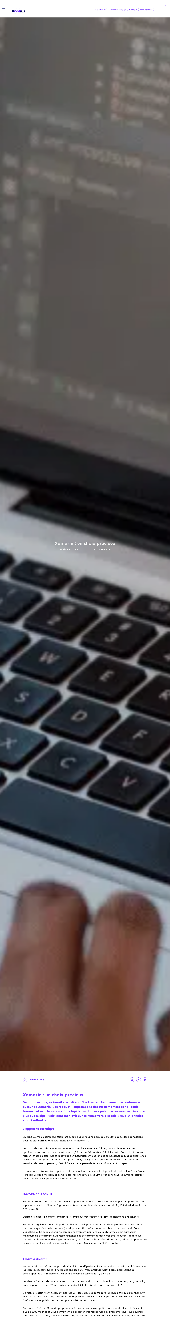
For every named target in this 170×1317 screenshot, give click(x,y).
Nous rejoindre (146, 9)
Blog (133, 9)
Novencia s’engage (118, 9)
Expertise (99, 9)
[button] (132, 1079)
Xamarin (44, 1107)
